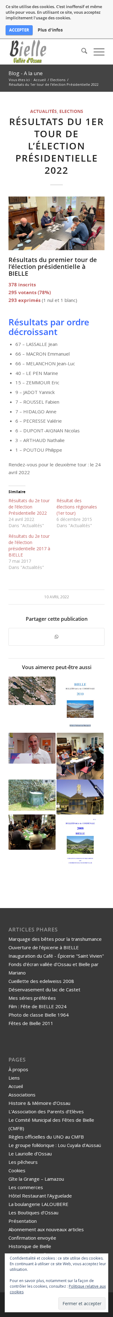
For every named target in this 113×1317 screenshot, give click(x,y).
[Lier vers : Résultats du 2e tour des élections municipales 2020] (80, 756)
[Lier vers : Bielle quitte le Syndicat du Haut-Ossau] (32, 691)
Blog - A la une (25, 73)
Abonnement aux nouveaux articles (46, 1229)
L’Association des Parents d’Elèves (46, 1111)
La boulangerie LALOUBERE (38, 1204)
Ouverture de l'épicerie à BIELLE (43, 947)
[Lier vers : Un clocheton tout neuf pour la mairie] (80, 797)
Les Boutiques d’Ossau (33, 1212)
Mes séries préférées (32, 998)
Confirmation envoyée (32, 1238)
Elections (71, 111)
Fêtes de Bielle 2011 (30, 1023)
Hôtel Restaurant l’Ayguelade (40, 1196)
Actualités (43, 111)
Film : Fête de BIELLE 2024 (37, 1006)
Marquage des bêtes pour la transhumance (55, 939)
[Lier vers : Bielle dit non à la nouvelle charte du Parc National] (32, 832)
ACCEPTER (19, 30)
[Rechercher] (81, 51)
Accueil (15, 1086)
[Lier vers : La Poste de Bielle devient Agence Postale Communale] (32, 748)
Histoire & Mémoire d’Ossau (39, 1103)
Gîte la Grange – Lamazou (36, 1179)
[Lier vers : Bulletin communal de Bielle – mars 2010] (80, 705)
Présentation (22, 1221)
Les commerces (25, 1187)
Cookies (16, 1170)
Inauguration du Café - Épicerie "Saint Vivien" (56, 956)
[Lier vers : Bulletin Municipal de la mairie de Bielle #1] (80, 842)
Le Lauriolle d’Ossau (30, 1153)
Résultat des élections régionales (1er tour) (76, 507)
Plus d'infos (50, 30)
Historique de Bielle (29, 1246)
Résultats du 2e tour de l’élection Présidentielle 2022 (29, 507)
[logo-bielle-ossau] (46, 51)
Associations (21, 1094)
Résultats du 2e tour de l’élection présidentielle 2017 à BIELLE (29, 545)
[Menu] (96, 51)
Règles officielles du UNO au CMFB (46, 1137)
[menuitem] (81, 51)
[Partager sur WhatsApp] (56, 636)
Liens (14, 1078)
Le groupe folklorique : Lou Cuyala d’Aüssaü (54, 1145)
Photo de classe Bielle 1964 (38, 1015)
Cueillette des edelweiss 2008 (41, 981)
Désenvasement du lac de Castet (44, 989)
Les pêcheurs (23, 1162)
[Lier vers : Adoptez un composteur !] (32, 795)
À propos (18, 1069)
